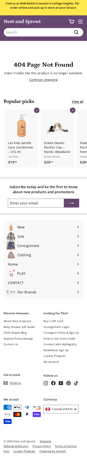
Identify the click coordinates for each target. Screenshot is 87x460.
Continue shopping (43, 80)
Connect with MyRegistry (60, 344)
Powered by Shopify (52, 451)
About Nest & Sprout (17, 321)
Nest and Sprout (22, 21)
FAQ (6, 451)
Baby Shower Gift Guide (19, 327)
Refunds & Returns (16, 446)
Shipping (45, 441)
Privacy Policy (42, 446)
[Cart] (71, 21)
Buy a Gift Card (53, 321)
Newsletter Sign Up (56, 350)
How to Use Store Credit (59, 338)
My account (51, 362)
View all (77, 102)
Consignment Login (56, 327)
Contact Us (11, 344)
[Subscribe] (71, 203)
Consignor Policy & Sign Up (61, 333)
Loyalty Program (54, 356)
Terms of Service (66, 446)
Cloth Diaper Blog (15, 333)
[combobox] (43, 32)
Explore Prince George (18, 338)
